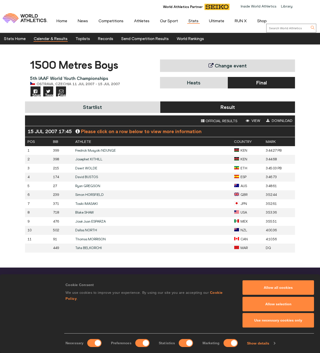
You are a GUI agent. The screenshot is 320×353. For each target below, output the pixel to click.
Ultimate (216, 20)
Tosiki (86, 204)
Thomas (90, 239)
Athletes (142, 20)
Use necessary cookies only (278, 320)
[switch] (142, 343)
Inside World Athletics (258, 6)
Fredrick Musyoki (95, 150)
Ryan (87, 186)
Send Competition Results (145, 38)
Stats (193, 20)
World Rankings (190, 38)
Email (62, 94)
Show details (258, 343)
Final (261, 82)
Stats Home (15, 38)
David (86, 177)
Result (227, 107)
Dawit (86, 168)
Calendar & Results (51, 38)
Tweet (49, 94)
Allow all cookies (278, 288)
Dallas (86, 230)
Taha (88, 248)
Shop (262, 20)
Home (61, 20)
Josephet (88, 159)
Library (286, 6)
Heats (193, 82)
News (83, 20)
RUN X (241, 20)
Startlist (92, 107)
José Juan (90, 221)
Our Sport (169, 20)
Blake (84, 212)
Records (105, 38)
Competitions (111, 20)
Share (36, 94)
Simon (89, 195)
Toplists (83, 38)
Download (281, 120)
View (255, 120)
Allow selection (278, 304)
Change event (230, 65)
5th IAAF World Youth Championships (69, 78)
